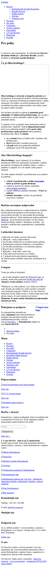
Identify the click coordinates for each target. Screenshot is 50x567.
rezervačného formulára (16, 188)
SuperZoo (11, 322)
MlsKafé (4, 220)
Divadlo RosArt (18, 11)
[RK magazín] (7, 493)
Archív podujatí (13, 28)
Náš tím (15, 16)
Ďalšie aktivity (18, 14)
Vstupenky (11, 25)
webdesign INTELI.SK (36, 561)
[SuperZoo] (6, 457)
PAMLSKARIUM (35, 279)
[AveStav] (5, 466)
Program (10, 21)
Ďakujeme (10, 35)
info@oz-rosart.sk (15, 507)
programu (39, 181)
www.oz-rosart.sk (17, 561)
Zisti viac (5, 389)
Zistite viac (5, 537)
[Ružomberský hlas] (10, 474)
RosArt (9, 7)
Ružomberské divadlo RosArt (18, 353)
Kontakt (9, 37)
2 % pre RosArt (13, 33)
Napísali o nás (18, 18)
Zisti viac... (5, 436)
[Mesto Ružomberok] (10, 452)
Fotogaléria (11, 30)
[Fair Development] (9, 488)
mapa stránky (6, 564)
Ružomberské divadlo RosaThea (25, 9)
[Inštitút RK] (17, 470)
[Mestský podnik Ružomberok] (14, 461)
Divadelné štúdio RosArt (16, 355)
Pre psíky (10, 23)
